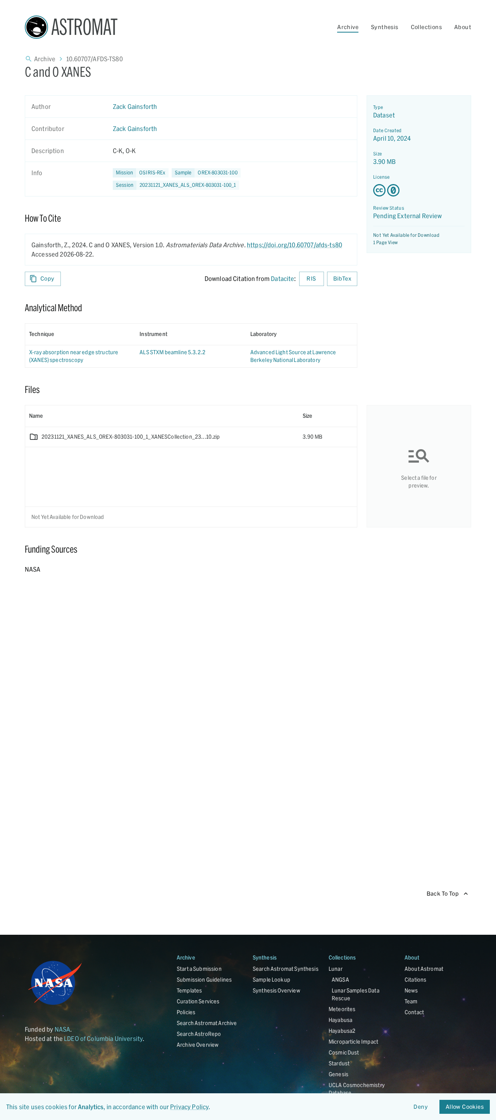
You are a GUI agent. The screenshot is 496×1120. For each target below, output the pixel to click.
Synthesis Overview (276, 990)
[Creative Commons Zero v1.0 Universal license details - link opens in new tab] (419, 190)
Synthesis (384, 27)
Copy (47, 278)
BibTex (342, 278)
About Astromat (424, 968)
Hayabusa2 (342, 1030)
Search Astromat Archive (207, 1023)
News (411, 990)
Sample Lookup (271, 979)
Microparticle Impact (353, 1041)
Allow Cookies (465, 1106)
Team (411, 1001)
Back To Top (443, 893)
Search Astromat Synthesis (286, 968)
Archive (347, 27)
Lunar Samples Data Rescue (355, 994)
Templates (189, 990)
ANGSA (340, 979)
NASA (63, 1029)
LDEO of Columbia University (103, 1038)
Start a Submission (199, 968)
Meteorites (342, 1009)
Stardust (339, 1063)
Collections (426, 27)
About (462, 27)
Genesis (338, 1074)
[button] (206, 172)
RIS (311, 278)
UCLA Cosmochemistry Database (357, 1089)
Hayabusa (340, 1020)
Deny (420, 1106)
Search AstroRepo (199, 1033)
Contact (414, 1012)
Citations (415, 979)
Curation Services (198, 1001)
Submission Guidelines (204, 979)
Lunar (336, 968)
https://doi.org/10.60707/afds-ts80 (294, 244)
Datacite (282, 278)
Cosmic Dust (344, 1052)
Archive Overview (198, 1044)
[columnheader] (80, 334)
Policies (186, 1012)
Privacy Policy (189, 1106)
